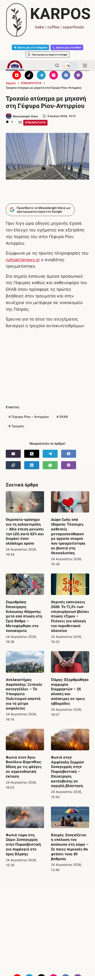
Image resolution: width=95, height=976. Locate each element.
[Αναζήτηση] (57, 65)
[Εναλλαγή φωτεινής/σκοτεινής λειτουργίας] (70, 65)
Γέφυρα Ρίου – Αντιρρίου (29, 417)
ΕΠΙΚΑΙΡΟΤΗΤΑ (35, 122)
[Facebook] (66, 75)
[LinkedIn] (31, 465)
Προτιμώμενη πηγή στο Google (49, 54)
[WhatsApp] (50, 465)
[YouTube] (16, 75)
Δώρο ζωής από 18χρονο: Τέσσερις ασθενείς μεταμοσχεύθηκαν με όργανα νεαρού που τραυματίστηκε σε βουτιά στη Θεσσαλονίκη (68, 536)
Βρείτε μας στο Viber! (68, 47)
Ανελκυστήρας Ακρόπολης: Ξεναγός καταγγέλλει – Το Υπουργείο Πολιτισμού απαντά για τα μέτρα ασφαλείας (24, 693)
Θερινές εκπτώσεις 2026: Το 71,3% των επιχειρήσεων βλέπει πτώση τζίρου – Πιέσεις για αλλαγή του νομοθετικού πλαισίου (70, 616)
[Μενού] (84, 65)
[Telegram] (41, 75)
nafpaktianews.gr (23, 259)
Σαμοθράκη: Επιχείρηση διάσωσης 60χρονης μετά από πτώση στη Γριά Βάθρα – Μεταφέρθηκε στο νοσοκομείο (24, 616)
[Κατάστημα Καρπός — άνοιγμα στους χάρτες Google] (47, 20)
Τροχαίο (16, 426)
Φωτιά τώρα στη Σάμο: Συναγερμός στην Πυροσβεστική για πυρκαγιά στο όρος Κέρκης (23, 844)
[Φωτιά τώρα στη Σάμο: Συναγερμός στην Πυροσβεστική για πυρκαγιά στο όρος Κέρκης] (25, 817)
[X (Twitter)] (31, 454)
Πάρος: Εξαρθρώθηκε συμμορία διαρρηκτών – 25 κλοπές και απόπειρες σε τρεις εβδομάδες (70, 691)
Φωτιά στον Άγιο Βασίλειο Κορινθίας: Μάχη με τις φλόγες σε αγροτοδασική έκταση (24, 767)
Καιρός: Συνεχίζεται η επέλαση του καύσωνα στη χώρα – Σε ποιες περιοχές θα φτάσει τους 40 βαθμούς (70, 846)
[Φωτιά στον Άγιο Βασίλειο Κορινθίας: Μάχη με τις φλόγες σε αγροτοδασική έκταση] (25, 739)
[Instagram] (53, 75)
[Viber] (78, 75)
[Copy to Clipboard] (13, 465)
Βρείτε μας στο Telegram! (32, 47)
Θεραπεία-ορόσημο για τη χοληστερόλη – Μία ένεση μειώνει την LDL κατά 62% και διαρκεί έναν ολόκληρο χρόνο (25, 531)
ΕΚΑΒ (62, 417)
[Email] (13, 454)
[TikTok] (29, 75)
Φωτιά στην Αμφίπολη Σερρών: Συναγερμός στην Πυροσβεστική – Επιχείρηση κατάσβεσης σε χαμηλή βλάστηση (67, 771)
